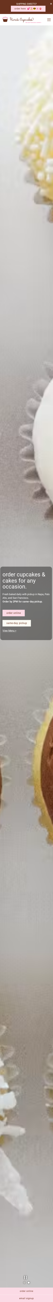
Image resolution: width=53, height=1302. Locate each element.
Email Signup (26, 1298)
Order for (12, 627)
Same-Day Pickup (17, 637)
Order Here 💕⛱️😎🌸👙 (28, 8)
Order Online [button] (26, 1291)
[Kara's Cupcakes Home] (22, 19)
